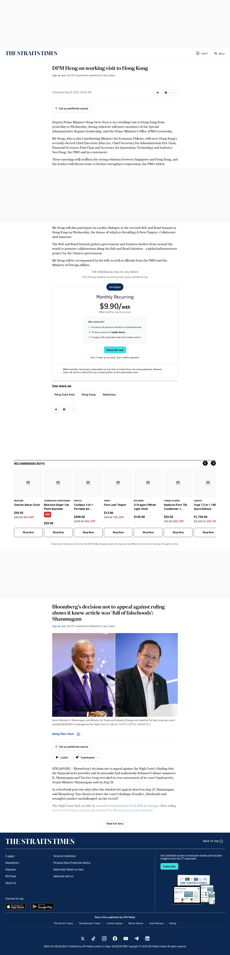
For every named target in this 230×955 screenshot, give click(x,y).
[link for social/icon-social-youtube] (125, 938)
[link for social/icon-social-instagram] (104, 938)
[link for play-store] (42, 906)
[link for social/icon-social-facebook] (115, 938)
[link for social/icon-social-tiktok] (93, 938)
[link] (31, 53)
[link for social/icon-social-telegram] (136, 938)
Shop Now (28, 532)
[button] (201, 53)
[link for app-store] (16, 906)
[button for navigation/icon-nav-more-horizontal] (174, 92)
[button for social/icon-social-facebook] (165, 92)
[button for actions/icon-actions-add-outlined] (78, 734)
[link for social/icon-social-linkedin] (147, 938)
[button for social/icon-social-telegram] (157, 92)
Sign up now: (59, 75)
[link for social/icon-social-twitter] (82, 938)
